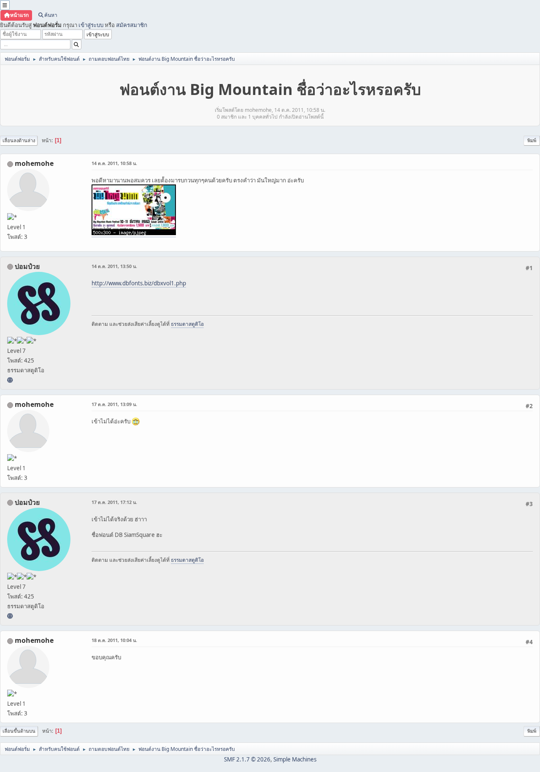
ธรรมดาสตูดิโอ (187, 324)
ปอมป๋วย (27, 266)
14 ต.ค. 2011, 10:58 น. (114, 163)
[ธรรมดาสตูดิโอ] (10, 380)
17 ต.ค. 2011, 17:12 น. (114, 502)
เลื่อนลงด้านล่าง (19, 140)
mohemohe (34, 163)
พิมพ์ (531, 140)
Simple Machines (294, 759)
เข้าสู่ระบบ (90, 25)
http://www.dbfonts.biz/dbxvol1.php (139, 283)
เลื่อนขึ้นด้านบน (19, 731)
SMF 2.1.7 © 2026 (247, 759)
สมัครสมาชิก (131, 25)
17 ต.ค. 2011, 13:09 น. (114, 404)
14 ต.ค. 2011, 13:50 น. (114, 266)
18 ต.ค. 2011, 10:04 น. (114, 640)
